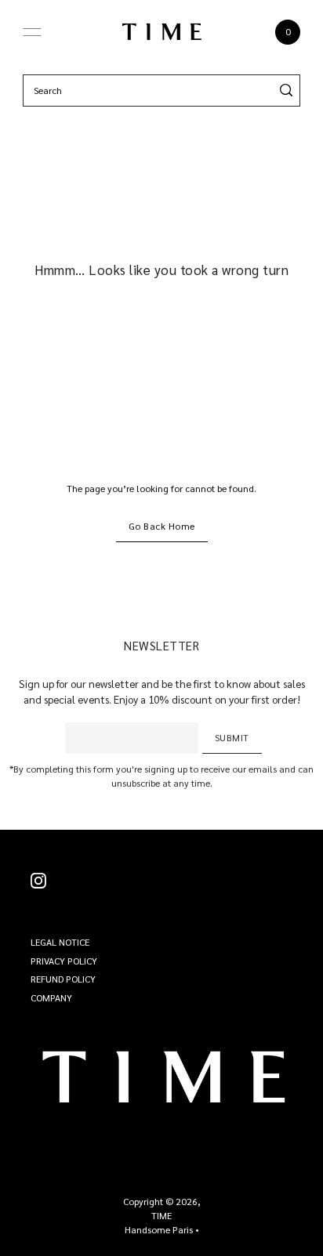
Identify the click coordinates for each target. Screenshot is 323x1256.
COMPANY (51, 997)
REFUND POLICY (63, 978)
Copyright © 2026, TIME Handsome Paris (162, 1215)
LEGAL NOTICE (60, 942)
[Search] (285, 90)
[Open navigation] (32, 32)
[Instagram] (38, 881)
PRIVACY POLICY (64, 960)
